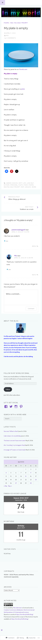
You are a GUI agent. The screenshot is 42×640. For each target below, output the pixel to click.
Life (24, 183)
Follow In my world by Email (16, 373)
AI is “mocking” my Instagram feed (14, 445)
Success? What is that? (11, 431)
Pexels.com (23, 69)
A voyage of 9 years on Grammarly (14, 450)
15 (25, 476)
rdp (22, 187)
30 (31, 483)
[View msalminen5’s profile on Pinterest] (21, 406)
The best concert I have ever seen (14, 440)
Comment (31, 308)
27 (16, 483)
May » (10, 486)
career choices (12, 183)
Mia (7, 35)
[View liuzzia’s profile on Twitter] (11, 406)
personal (14, 185)
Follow (8, 389)
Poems (6, 23)
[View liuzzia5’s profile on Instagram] (16, 406)
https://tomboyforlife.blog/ (24, 614)
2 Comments (11, 38)
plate (23, 89)
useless (28, 187)
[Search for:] (13, 419)
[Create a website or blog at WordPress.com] (1, 630)
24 (36, 480)
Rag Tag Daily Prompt (19, 23)
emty (20, 183)
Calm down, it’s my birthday (12, 436)
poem (26, 185)
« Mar (5, 486)
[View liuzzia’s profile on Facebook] (6, 406)
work (34, 187)
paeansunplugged (18, 230)
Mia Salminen (17, 608)
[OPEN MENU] (2, 2)
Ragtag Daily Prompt (12, 187)
